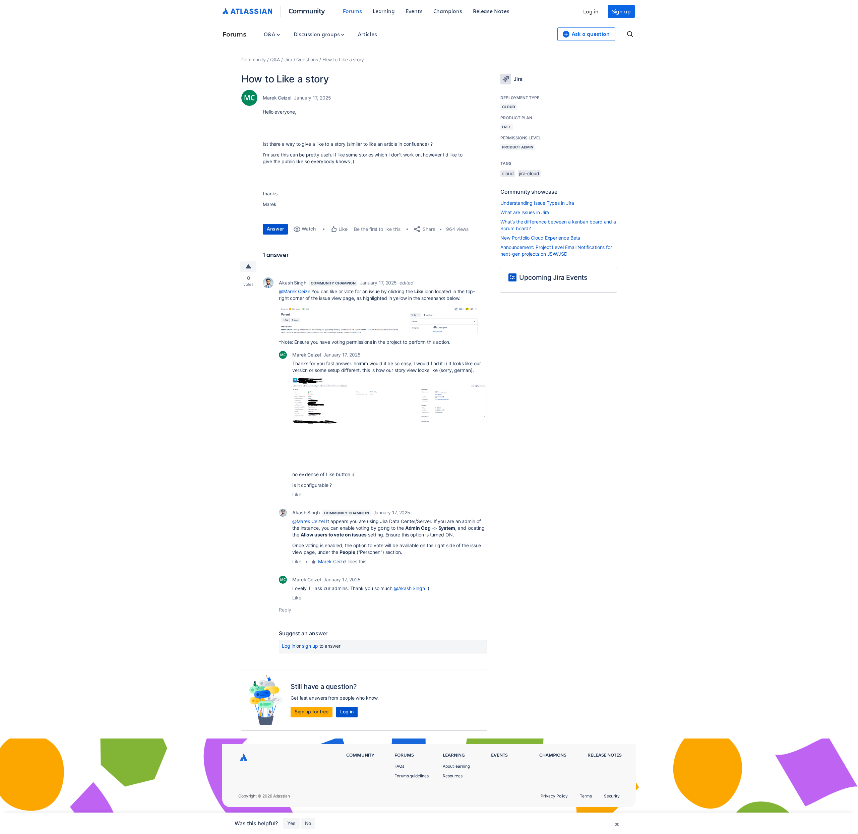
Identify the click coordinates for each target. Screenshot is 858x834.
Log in (591, 11)
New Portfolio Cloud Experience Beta (540, 238)
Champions (447, 10)
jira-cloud (529, 173)
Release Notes (491, 10)
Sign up (621, 11)
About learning (456, 766)
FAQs (399, 766)
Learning (384, 10)
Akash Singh (292, 282)
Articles (367, 34)
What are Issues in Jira (524, 212)
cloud (508, 173)
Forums (352, 10)
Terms (586, 795)
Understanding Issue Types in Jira (537, 203)
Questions (307, 59)
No (308, 823)
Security (612, 795)
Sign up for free (311, 711)
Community (307, 10)
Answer (275, 229)
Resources (453, 775)
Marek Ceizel (277, 98)
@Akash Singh (409, 588)
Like (296, 494)
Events (414, 10)
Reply (285, 610)
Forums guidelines (411, 775)
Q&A (270, 34)
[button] (379, 319)
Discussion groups (317, 34)
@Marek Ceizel (295, 291)
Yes (291, 823)
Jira (288, 59)
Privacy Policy (554, 795)
